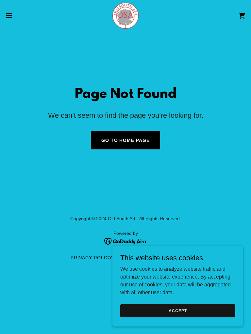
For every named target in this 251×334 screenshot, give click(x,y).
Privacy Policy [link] (91, 257)
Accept (178, 310)
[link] (125, 16)
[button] (21, 15)
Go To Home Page (125, 140)
